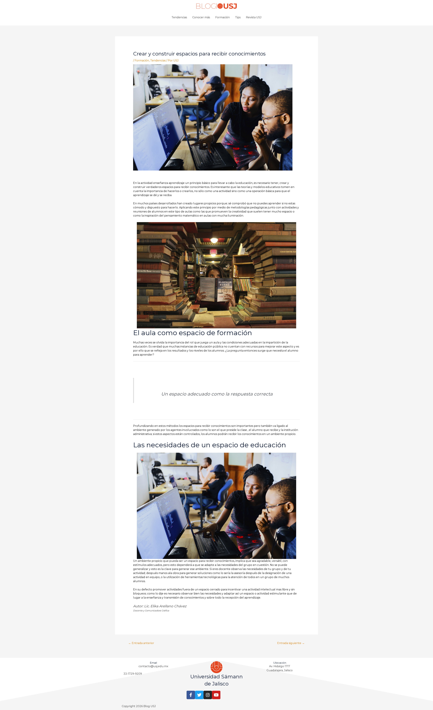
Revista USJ (253, 17)
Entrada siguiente (291, 643)
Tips (238, 17)
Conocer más (201, 17)
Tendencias (179, 17)
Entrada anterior (141, 643)
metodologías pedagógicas (249, 207)
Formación (222, 17)
